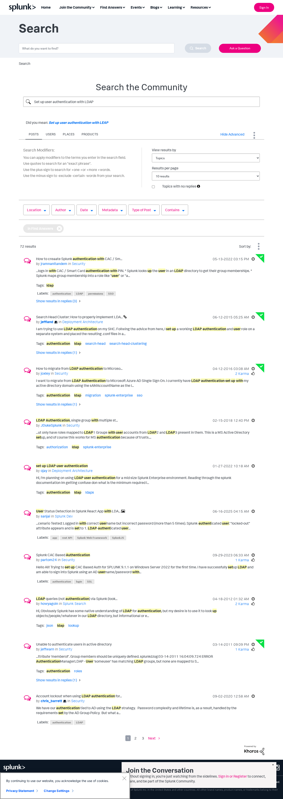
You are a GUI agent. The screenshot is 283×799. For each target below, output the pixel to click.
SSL (89, 581)
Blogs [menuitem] (154, 7)
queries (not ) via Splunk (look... (76, 598)
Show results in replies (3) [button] (56, 301)
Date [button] (84, 210)
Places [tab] (69, 134)
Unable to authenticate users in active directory (74, 644)
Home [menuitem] (46, 7)
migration (93, 395)
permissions (95, 293)
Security (78, 263)
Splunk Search (74, 603)
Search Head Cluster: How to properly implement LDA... (79, 317)
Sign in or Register (232, 776)
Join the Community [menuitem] (75, 7)
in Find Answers (40, 228)
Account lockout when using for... (79, 696)
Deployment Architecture (82, 322)
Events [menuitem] (136, 7)
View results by (164, 150)
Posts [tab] (34, 134)
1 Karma (242, 560)
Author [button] (60, 210)
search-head (95, 343)
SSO (111, 293)
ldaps (89, 492)
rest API (67, 537)
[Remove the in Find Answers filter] (59, 229)
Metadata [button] (110, 210)
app (54, 537)
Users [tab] (51, 134)
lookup (73, 625)
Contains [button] (172, 210)
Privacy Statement (20, 791)
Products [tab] (90, 134)
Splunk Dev (64, 516)
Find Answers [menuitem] (111, 7)
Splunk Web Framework (92, 537)
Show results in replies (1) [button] (56, 352)
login (79, 581)
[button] (198, 186)
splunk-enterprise (119, 395)
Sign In (264, 7)
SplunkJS (118, 537)
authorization (57, 447)
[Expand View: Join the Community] (93, 7)
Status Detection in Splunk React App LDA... (78, 511)
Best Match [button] (258, 246)
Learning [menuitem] (175, 7)
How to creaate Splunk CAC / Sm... (79, 259)
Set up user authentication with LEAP (78, 122)
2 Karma (242, 373)
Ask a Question (239, 48)
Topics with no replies (179, 186)
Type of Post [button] (141, 210)
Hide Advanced (232, 134)
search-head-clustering (128, 343)
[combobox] (115, 48)
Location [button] (34, 210)
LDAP (79, 293)
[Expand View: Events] (143, 7)
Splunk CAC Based (63, 555)
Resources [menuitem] (199, 7)
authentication (61, 293)
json (49, 625)
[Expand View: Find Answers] (124, 7)
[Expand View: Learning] (184, 7)
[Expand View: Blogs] (161, 7)
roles (78, 671)
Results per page (165, 168)
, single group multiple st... (77, 420)
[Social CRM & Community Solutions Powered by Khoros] (254, 750)
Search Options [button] (254, 135)
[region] (65, 785)
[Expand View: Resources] (209, 7)
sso (139, 395)
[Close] (124, 778)
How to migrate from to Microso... (79, 368)
